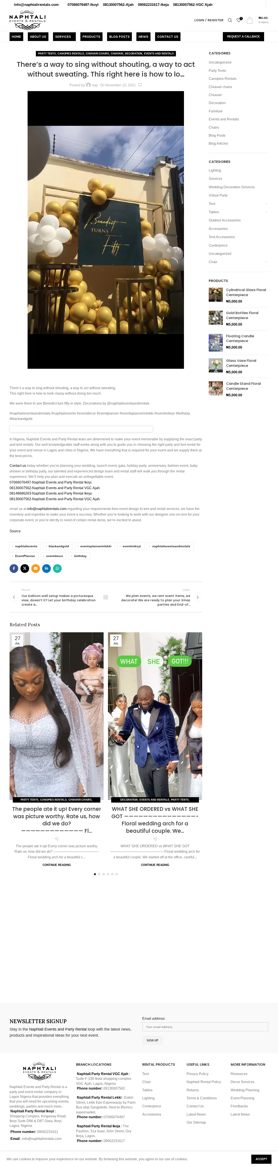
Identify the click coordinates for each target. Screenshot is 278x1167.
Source (15, 531)
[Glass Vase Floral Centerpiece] (216, 366)
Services (215, 178)
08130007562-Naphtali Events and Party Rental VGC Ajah (55, 488)
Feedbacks (239, 1106)
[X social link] (24, 568)
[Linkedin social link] (46, 568)
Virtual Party (218, 195)
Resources (239, 1074)
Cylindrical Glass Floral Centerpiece (246, 292)
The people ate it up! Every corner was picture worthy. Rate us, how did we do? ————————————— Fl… (56, 819)
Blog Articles (218, 143)
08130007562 (114, 1088)
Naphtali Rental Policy (204, 1082)
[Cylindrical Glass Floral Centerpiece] (216, 296)
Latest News (196, 1114)
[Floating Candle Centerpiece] (216, 343)
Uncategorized (220, 62)
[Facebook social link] (14, 568)
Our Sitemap (196, 1122)
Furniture (216, 111)
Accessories (218, 229)
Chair (213, 262)
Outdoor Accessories (225, 220)
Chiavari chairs (97, 53)
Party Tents (47, 53)
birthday (80, 556)
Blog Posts (217, 135)
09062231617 (114, 1141)
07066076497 (114, 1117)
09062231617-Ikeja (153, 4)
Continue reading (57, 865)
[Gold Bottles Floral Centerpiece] (216, 319)
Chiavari (117, 53)
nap (95, 85)
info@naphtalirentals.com (36, 4)
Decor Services (242, 1082)
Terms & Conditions (202, 1098)
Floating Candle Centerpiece (240, 338)
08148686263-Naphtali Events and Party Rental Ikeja (51, 493)
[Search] (230, 20)
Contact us (18, 465)
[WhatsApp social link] (57, 568)
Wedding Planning (245, 1090)
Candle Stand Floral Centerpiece (243, 386)
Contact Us (195, 1106)
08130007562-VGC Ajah (192, 4)
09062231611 (47, 1132)
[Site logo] (27, 20)
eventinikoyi (132, 546)
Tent (212, 204)
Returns (193, 1090)
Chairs (214, 127)
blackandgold (59, 546)
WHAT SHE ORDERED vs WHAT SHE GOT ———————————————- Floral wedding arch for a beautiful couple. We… (155, 819)
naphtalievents (26, 546)
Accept (261, 1159)
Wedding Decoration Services (232, 187)
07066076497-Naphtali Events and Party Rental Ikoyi (50, 482)
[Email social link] (35, 568)
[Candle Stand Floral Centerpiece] (216, 389)
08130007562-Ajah (118, 4)
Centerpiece (218, 245)
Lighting (215, 170)
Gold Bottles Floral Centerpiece (242, 315)
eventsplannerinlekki (95, 546)
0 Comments (140, 85)
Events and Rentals (159, 53)
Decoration (133, 53)
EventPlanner (25, 556)
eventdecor (54, 556)
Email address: (153, 1018)
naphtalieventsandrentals (171, 546)
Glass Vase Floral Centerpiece (241, 363)
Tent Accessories (222, 237)
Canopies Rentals (71, 53)
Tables (214, 212)
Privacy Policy (197, 1074)
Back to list (106, 597)
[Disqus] (106, 938)
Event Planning (242, 1098)
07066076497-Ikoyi (83, 4)
